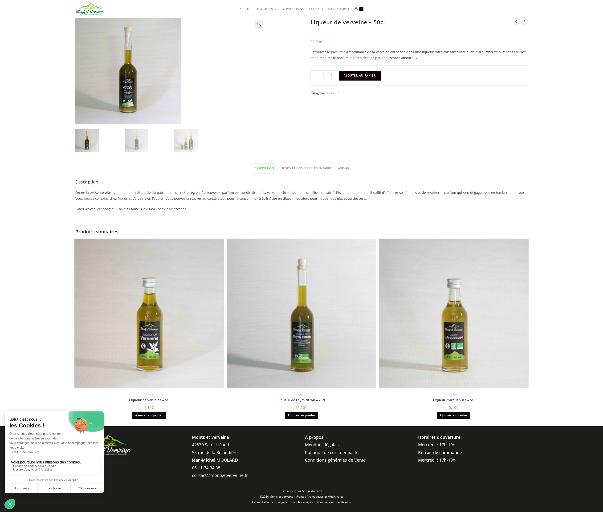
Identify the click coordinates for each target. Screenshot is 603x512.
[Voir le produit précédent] (516, 21)
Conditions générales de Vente (335, 460)
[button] (259, 24)
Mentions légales (322, 444)
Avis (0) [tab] (343, 168)
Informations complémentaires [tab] (306, 168)
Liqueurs (333, 93)
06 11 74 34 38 (206, 468)
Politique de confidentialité (332, 452)
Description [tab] (264, 168)
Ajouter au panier (360, 75)
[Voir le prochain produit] (524, 21)
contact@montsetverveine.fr (220, 475)
